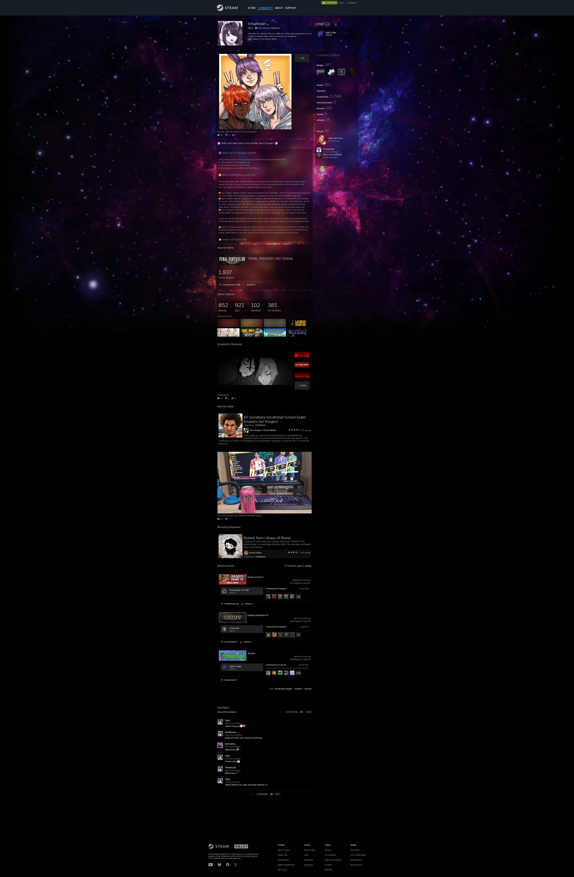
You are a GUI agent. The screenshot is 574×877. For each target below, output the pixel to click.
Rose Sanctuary (336, 138)
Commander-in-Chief (239, 590)
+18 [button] (298, 596)
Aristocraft (234, 628)
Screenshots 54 (232, 603)
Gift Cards (282, 869)
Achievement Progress (276, 588)
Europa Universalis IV (258, 615)
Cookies (328, 865)
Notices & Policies (333, 860)
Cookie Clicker (255, 552)
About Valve (309, 850)
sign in (341, 3)
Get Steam (355, 850)
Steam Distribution (286, 865)
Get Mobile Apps (358, 855)
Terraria (251, 653)
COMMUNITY (265, 7)
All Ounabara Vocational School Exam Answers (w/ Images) (275, 419)
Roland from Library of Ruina (267, 538)
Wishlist (298, 689)
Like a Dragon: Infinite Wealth (262, 430)
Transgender (328, 149)
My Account (356, 865)
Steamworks (283, 860)
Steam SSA (282, 855)
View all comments (226, 712)
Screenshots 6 (231, 642)
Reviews (308, 689)
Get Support (356, 860)
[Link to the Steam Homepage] (227, 10)
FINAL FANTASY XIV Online (270, 258)
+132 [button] (298, 673)
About (279, 7)
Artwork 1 (251, 284)
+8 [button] (298, 635)
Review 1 (249, 603)
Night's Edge (235, 666)
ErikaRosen (261, 425)
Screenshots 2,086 (231, 284)
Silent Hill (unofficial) (332, 154)
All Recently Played (283, 689)
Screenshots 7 (231, 680)
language (351, 3)
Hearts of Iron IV (255, 577)
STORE (252, 7)
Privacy (328, 850)
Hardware (308, 860)
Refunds (328, 869)
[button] (336, 24)
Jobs (306, 855)
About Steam (284, 850)
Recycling (308, 865)
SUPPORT (290, 7)
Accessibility (330, 855)
